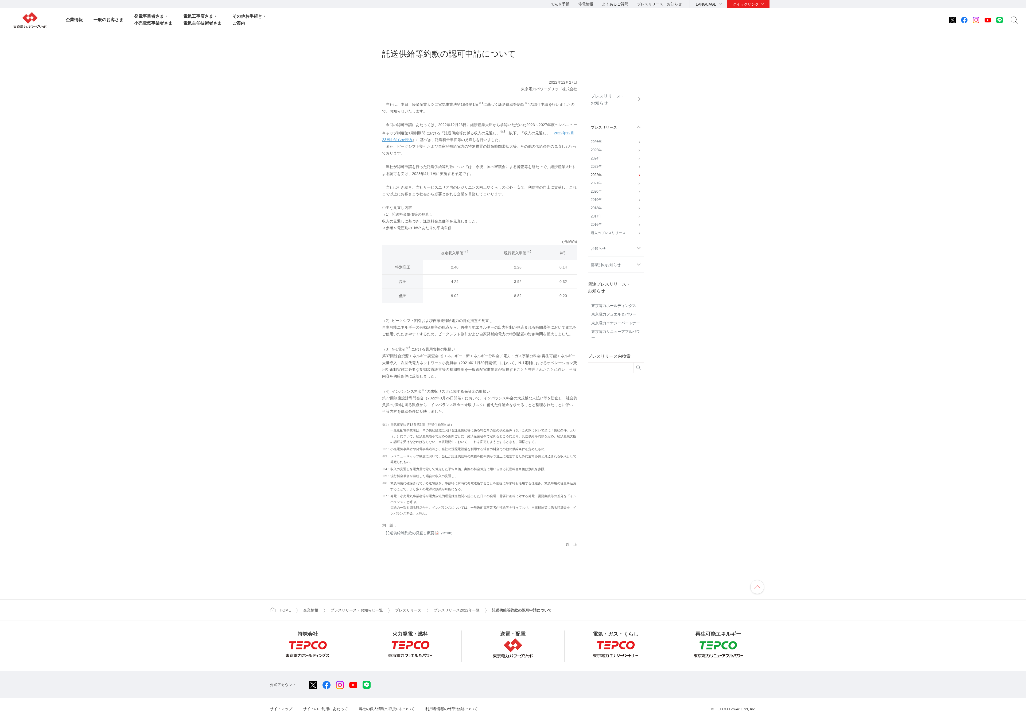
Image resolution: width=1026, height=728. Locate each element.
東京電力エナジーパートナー (615, 323)
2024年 (596, 158)
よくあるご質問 (615, 4)
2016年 (596, 225)
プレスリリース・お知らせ (659, 4)
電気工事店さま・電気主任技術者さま (202, 19)
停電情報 (585, 4)
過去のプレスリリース (608, 233)
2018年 (596, 208)
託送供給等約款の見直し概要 (420, 533)
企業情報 (74, 19)
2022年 (596, 175)
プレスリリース (604, 127)
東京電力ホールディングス (613, 305)
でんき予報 (560, 4)
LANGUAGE (706, 4)
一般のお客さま (108, 19)
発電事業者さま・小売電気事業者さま (153, 19)
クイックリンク (746, 4)
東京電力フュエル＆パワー (613, 314)
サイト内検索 (1014, 20)
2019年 (596, 200)
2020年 (596, 191)
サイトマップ (281, 709)
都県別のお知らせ (606, 265)
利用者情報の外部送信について (451, 709)
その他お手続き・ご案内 (249, 19)
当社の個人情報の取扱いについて (387, 709)
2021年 (596, 183)
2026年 (596, 142)
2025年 (596, 150)
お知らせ (598, 248)
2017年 (596, 216)
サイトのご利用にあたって (325, 709)
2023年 (596, 167)
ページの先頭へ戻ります (757, 587)
